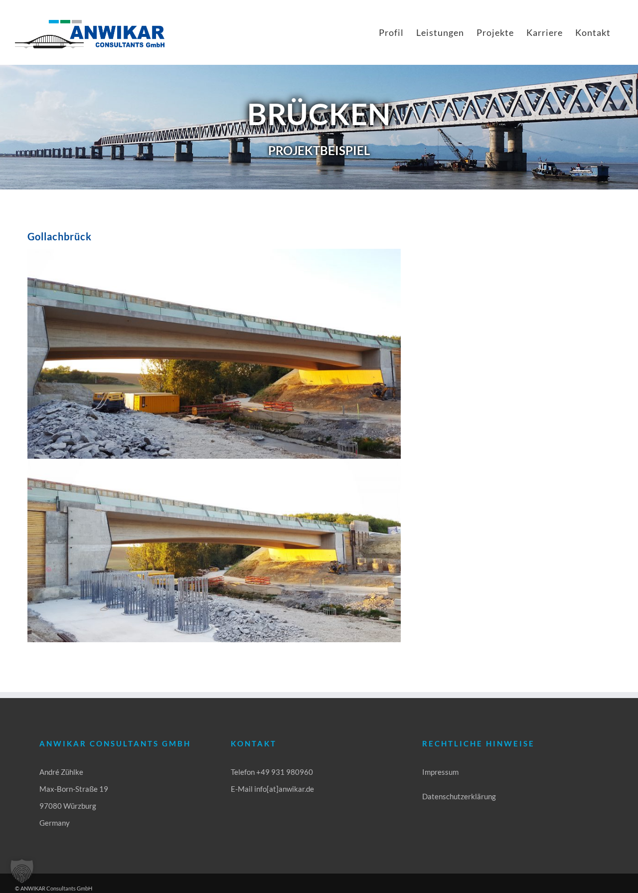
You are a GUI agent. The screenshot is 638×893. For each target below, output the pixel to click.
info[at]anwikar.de (284, 788)
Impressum (440, 771)
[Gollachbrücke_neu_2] (214, 252)
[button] (22, 871)
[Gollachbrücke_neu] (214, 462)
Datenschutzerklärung (459, 796)
